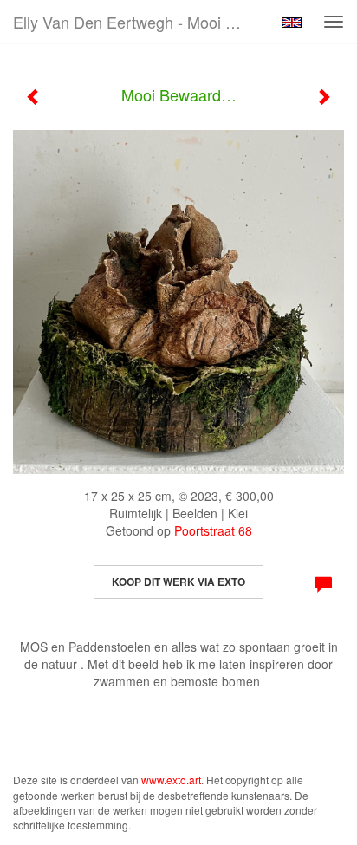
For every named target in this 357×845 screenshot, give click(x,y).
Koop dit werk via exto (178, 581)
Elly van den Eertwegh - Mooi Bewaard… (136, 21)
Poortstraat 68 (213, 530)
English (292, 22)
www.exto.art (171, 779)
